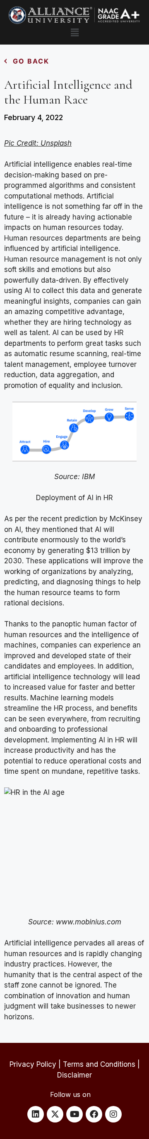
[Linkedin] (35, 1114)
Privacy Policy (33, 1064)
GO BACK (31, 61)
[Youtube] (74, 1114)
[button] (74, 32)
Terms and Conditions (99, 1064)
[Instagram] (113, 1114)
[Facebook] (94, 1114)
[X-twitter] (55, 1114)
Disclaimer (74, 1075)
